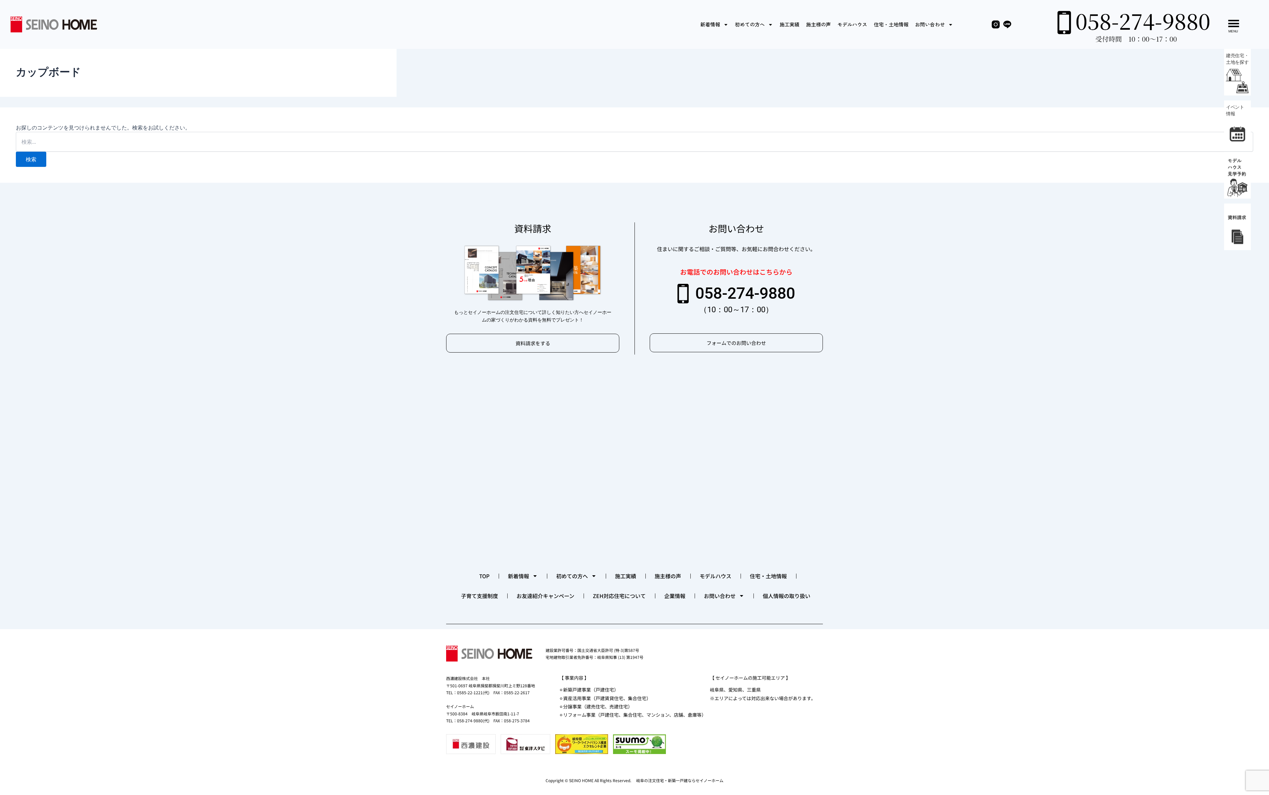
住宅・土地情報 (891, 24)
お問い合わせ (930, 24)
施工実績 (789, 24)
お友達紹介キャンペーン (545, 596)
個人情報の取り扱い (786, 596)
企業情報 (674, 596)
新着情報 (710, 24)
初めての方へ (750, 24)
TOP (484, 576)
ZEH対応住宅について (619, 596)
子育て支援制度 (479, 596)
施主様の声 (818, 24)
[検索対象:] (634, 142)
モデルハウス (852, 24)
